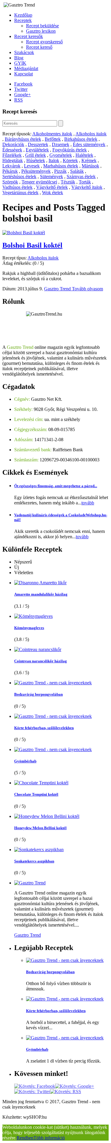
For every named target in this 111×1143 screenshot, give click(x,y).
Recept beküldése (42, 25)
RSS (18, 99)
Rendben (25, 1137)
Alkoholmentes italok (52, 133)
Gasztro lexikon (41, 31)
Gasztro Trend (58, 288)
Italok (54, 160)
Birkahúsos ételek (80, 139)
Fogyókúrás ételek (69, 149)
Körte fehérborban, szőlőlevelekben (44, 728)
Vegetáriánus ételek (20, 192)
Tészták (68, 181)
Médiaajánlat (26, 68)
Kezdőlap (23, 15)
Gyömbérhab (25, 761)
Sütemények (51, 176)
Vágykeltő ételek (52, 187)
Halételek (84, 155)
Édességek (12, 149)
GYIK (20, 63)
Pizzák (60, 171)
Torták (85, 181)
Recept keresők (28, 36)
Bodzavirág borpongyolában (38, 694)
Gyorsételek (60, 155)
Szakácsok (24, 52)
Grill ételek (35, 155)
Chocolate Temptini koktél (36, 794)
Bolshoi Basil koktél (32, 245)
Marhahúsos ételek (60, 165)
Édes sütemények (89, 144)
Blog (18, 57)
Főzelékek (12, 155)
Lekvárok (11, 165)
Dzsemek (60, 144)
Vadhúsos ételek (17, 187)
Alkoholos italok (91, 133)
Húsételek (35, 160)
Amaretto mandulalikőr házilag (40, 594)
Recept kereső (39, 47)
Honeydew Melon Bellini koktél (40, 828)
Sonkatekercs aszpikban (34, 861)
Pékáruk (10, 171)
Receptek (23, 20)
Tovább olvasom (87, 288)
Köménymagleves (29, 628)
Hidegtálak (12, 160)
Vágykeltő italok (86, 187)
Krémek (88, 160)
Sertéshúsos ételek (19, 176)
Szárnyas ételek (81, 176)
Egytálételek (37, 149)
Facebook (23, 83)
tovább (87, 502)
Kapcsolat (23, 73)
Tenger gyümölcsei (39, 181)
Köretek (70, 160)
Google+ (22, 94)
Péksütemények (36, 171)
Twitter (21, 89)
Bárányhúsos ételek (23, 139)
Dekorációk (13, 144)
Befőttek (53, 139)
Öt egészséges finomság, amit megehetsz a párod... (55, 486)
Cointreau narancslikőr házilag (40, 661)
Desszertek (38, 144)
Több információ (49, 1137)
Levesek (32, 165)
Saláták (77, 171)
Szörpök (10, 181)
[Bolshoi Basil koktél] (23, 232)
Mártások (90, 165)
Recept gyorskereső (44, 41)
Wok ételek (52, 192)
